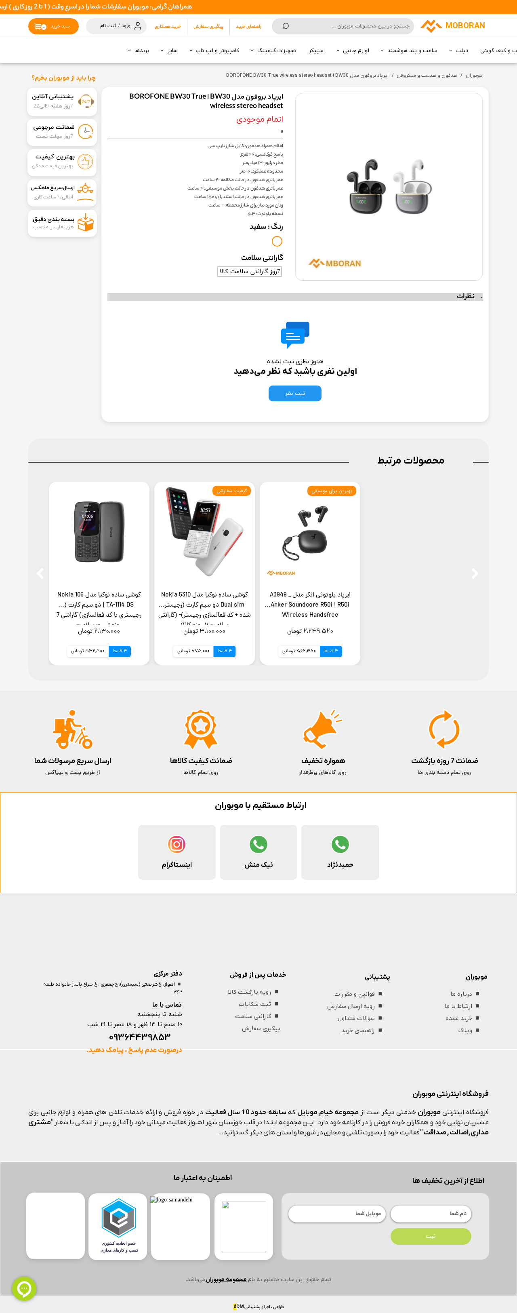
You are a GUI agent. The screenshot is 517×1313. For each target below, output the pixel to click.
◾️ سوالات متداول (361, 1018)
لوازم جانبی (356, 51)
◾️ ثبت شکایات (259, 1004)
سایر (172, 51)
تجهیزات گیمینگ (276, 51)
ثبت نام (108, 26)
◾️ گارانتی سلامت (257, 1016)
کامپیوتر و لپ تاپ (217, 51)
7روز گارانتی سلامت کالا (249, 272)
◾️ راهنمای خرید (362, 1030)
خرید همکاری (168, 27)
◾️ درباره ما (465, 994)
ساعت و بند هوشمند (412, 51)
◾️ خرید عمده (463, 1018)
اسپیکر (317, 51)
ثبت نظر (295, 393)
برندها (142, 51)
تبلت (462, 51)
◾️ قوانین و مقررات (359, 994)
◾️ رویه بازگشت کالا (254, 992)
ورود (126, 26)
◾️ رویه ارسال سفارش (355, 1006)
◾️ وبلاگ (469, 1030)
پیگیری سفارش (208, 27)
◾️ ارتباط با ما (462, 1006)
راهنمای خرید (248, 27)
